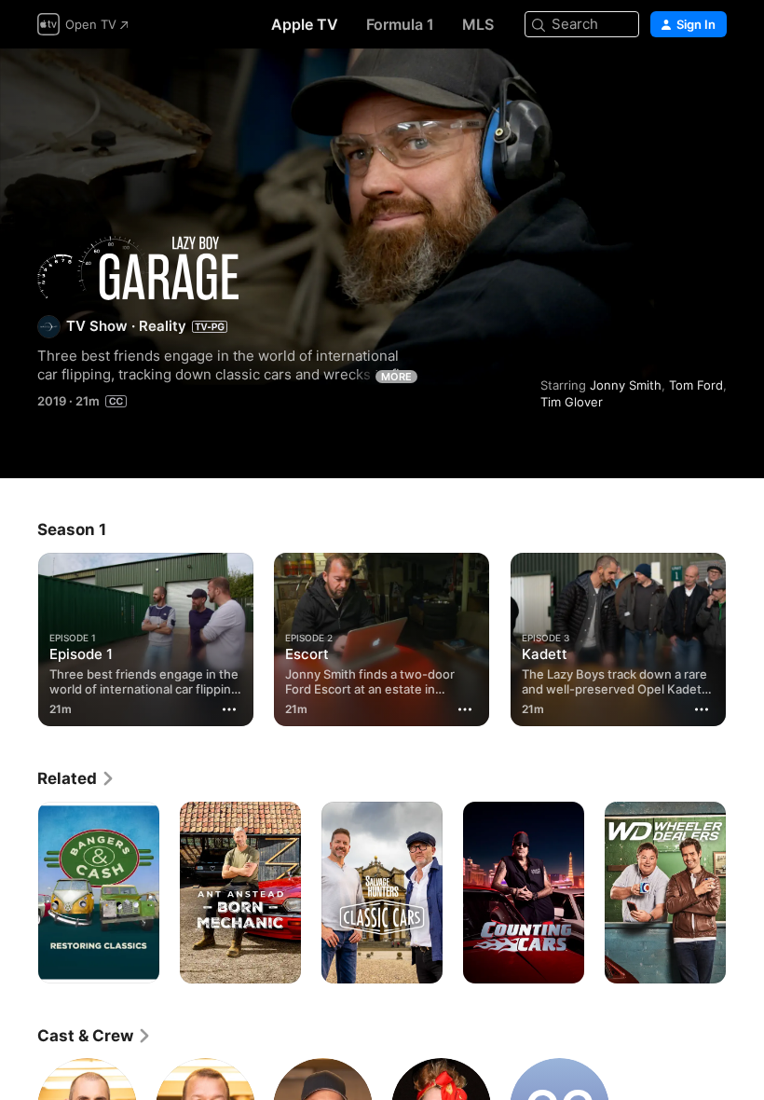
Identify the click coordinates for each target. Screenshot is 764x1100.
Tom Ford (696, 385)
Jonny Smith (626, 385)
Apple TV (304, 24)
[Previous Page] (19, 636)
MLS (478, 24)
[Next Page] (745, 636)
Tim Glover (571, 401)
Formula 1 (400, 24)
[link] (76, 778)
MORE (396, 376)
